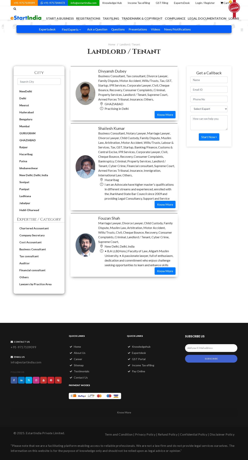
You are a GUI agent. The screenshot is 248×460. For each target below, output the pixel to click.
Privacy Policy (145, 434)
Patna (23, 161)
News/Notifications (177, 29)
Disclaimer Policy (222, 434)
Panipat (24, 189)
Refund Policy (168, 434)
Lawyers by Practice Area (35, 284)
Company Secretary (32, 235)
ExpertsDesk (182, 2)
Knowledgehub (141, 346)
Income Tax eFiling (139, 2)
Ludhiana (25, 196)
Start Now (208, 137)
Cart (227, 2)
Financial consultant (32, 270)
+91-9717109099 (24, 2)
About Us (79, 352)
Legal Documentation (207, 18)
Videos (155, 29)
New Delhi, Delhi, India (33, 175)
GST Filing (162, 2)
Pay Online (138, 371)
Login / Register (205, 2)
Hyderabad (26, 112)
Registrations (88, 18)
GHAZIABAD (27, 140)
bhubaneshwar (28, 168)
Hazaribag (26, 154)
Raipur (23, 147)
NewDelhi (25, 91)
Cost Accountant (30, 242)
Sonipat (24, 182)
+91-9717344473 (54, 2)
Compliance (175, 18)
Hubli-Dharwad (29, 210)
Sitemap (78, 365)
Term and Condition (119, 434)
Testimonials (81, 371)
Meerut (24, 105)
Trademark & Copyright (142, 18)
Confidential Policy (193, 434)
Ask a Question (97, 29)
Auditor (24, 263)
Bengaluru (25, 119)
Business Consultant (32, 249)
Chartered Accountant (34, 228)
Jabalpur (24, 203)
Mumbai (24, 126)
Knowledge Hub (112, 2)
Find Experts (70, 29)
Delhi (22, 98)
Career (77, 359)
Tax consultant (29, 256)
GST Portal (138, 359)
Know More (165, 114)
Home (111, 44)
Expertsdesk (47, 29)
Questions (118, 29)
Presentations (138, 29)
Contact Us (80, 377)
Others (24, 277)
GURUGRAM (27, 133)
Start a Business (60, 18)
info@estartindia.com (83, 2)
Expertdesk (138, 352)
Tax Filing (111, 18)
